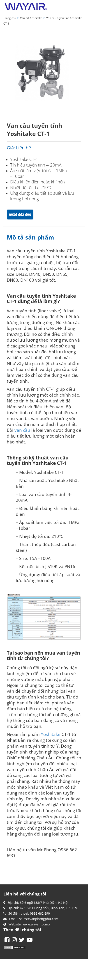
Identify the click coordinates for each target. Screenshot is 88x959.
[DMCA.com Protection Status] (14, 947)
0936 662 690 (20, 214)
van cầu (22, 430)
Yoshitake (50, 734)
